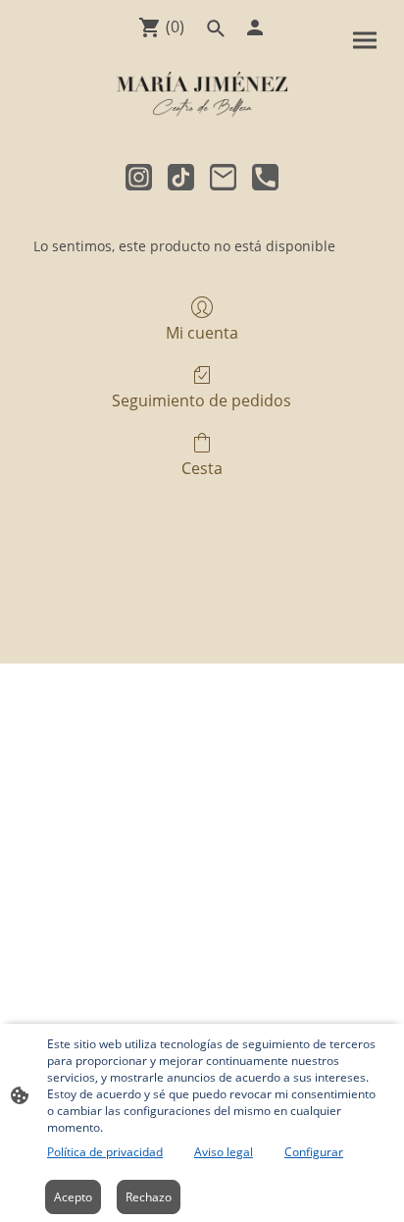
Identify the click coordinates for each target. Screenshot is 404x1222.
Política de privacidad (105, 1151)
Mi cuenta (202, 332)
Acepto (73, 1197)
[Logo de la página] (202, 94)
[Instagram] (139, 177)
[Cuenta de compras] (255, 27)
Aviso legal (223, 1151)
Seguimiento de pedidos (201, 400)
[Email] (223, 177)
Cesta (202, 467)
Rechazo (149, 1197)
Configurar (313, 1151)
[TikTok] (181, 177)
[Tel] (265, 177)
